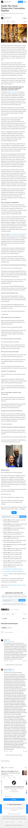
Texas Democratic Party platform (18, 234)
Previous (5, 618)
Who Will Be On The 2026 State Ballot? (12, 569)
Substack (8, 825)
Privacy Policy (14, 810)
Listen (25, 18)
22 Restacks (16, 609)
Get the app (20, 822)
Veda (5, 640)
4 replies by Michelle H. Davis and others (13, 755)
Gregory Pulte (7, 669)
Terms (16, 818)
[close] (24, 781)
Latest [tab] (6, 767)
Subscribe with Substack (15, 804)
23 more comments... (5, 761)
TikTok (14, 585)
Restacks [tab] (10, 627)
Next (24, 618)
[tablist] (6, 627)
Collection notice (22, 818)
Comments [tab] (4, 627)
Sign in (25, 1)
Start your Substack (10, 822)
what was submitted (14, 92)
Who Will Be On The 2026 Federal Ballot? (13, 571)
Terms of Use (20, 807)
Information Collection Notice (16, 808)
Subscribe (20, 1)
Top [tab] (2, 767)
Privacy (13, 818)
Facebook (10, 585)
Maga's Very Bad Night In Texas (9, 771)
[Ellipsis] (26, 640)
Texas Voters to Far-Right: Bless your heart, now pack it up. (10, 773)
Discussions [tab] (11, 767)
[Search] (25, 767)
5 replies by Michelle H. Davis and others (13, 664)
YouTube (23, 585)
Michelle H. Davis (7, 17)
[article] (14, 774)
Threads (19, 585)
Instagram (5, 587)
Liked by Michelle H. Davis (9, 641)
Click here (5, 574)
